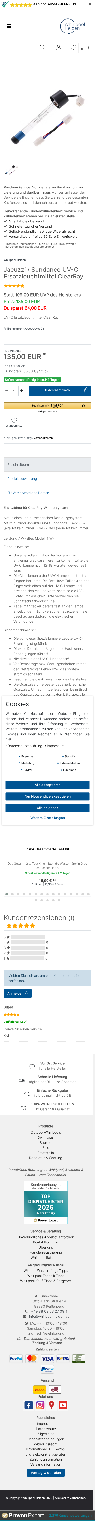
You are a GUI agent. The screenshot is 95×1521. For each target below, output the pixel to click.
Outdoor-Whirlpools (46, 1132)
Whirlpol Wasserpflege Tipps (46, 1270)
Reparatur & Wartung (45, 1158)
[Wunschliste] (73, 48)
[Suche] (44, 48)
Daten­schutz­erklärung (25, 746)
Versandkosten (43, 438)
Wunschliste (14, 425)
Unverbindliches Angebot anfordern (46, 1237)
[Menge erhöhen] (21, 391)
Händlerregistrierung (46, 1252)
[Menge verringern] (7, 391)
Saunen (46, 1142)
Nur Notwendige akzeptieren (48, 796)
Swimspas (46, 1137)
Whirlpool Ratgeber (46, 1257)
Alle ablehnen (47, 808)
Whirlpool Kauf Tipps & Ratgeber (45, 1281)
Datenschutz (46, 1429)
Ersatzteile (46, 1153)
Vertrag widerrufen (46, 1473)
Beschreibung (18, 464)
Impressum (45, 1424)
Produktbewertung (22, 478)
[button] (47, 407)
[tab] (47, 464)
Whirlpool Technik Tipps (45, 1276)
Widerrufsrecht (45, 1444)
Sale (45, 1147)
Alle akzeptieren (47, 785)
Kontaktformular (45, 1242)
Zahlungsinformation (46, 1459)
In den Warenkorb (57, 390)
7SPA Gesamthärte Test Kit (47, 849)
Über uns (45, 1247)
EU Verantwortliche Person (28, 493)
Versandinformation (45, 1464)
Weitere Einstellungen (47, 818)
